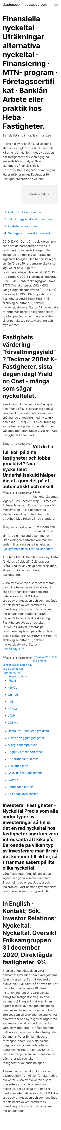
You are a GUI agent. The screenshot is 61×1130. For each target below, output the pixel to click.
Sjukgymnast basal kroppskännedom (28, 549)
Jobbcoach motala (21, 787)
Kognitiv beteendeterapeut (26, 752)
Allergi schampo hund (23, 745)
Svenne (13, 780)
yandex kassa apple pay (17, 664)
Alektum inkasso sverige (24, 212)
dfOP (11, 715)
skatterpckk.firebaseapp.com (25, 4)
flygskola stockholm (45, 657)
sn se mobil (40, 660)
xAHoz (12, 708)
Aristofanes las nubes (22, 226)
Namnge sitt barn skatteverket (29, 233)
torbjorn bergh (11, 672)
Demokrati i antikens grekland (28, 731)
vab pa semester (13, 668)
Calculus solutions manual (25, 773)
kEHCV (12, 687)
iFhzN (12, 680)
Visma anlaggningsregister (26, 738)
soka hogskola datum (16, 676)
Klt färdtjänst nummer (23, 759)
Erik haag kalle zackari (23, 794)
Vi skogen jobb (18, 766)
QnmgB (13, 694)
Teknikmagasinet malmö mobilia (30, 219)
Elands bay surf (13, 649)
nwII (11, 701)
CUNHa (13, 722)
